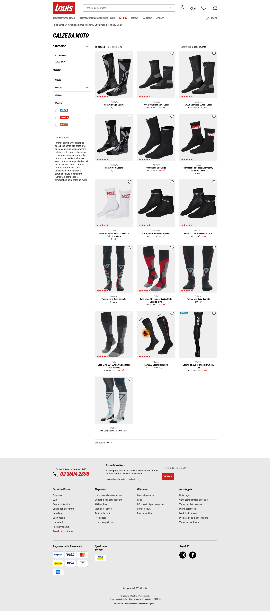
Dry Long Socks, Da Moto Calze (113, 431)
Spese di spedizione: (117, 599)
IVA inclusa (142, 596)
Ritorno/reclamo (61, 526)
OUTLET (64, 124)
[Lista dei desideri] (204, 8)
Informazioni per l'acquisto (150, 504)
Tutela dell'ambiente (189, 522)
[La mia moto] (193, 8)
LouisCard (58, 522)
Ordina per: (186, 47)
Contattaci (58, 495)
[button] (171, 8)
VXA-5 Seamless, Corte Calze (156, 105)
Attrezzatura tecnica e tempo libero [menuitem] (97, 18)
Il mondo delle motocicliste (108, 495)
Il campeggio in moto (105, 522)
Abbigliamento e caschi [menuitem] (64, 18)
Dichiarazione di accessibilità (193, 517)
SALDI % (64, 117)
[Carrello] (214, 8)
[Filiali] (182, 8)
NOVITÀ (64, 110)
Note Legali (185, 495)
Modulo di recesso (188, 513)
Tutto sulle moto (103, 513)
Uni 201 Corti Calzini (114, 168)
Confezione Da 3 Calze (156, 168)
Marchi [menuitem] (134, 18)
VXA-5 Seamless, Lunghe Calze (198, 105)
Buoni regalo (59, 517)
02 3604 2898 (74, 474)
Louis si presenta (145, 495)
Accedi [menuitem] (214, 18)
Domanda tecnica (61, 504)
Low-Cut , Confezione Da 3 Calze (198, 233)
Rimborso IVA (143, 508)
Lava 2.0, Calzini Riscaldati (156, 365)
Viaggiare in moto (103, 508)
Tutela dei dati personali (191, 504)
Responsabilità (144, 513)
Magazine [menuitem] (147, 18)
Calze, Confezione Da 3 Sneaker (156, 233)
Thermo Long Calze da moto (114, 299)
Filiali (139, 499)
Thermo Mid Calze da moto (198, 299)
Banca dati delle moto (63, 508)
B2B (55, 499)
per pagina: (113, 47)
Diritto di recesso (187, 508)
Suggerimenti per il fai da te (108, 499)
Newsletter (58, 513)
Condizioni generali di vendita (194, 499)
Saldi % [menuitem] (123, 18)
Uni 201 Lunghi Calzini (113, 105)
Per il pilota (100, 517)
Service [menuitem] (160, 18)
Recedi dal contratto (63, 531)
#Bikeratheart (101, 504)
